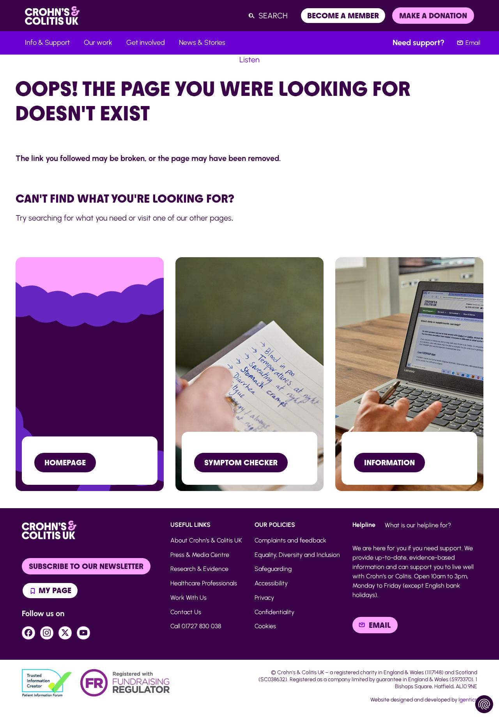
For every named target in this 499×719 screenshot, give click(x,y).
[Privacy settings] (484, 704)
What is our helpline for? (418, 525)
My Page (54, 590)
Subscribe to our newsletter (86, 566)
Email (472, 42)
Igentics (467, 699)
